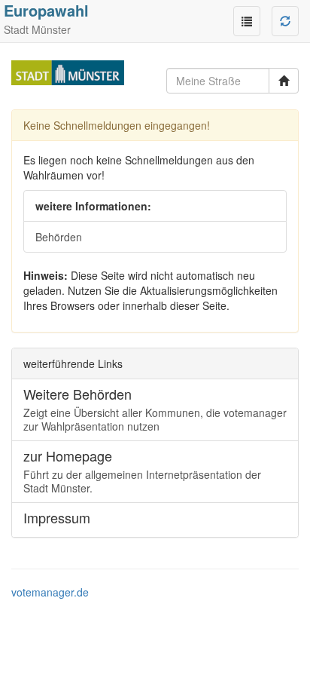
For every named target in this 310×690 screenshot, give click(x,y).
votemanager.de (50, 592)
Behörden (58, 236)
